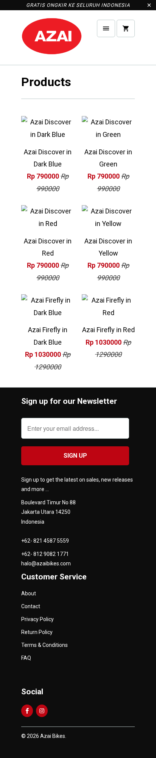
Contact (30, 606)
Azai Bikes (52, 736)
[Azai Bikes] (51, 40)
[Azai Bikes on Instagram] (42, 711)
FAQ (26, 658)
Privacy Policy (37, 619)
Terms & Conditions (44, 645)
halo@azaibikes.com (46, 563)
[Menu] (106, 28)
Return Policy (37, 632)
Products (46, 82)
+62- (26, 541)
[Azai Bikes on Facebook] (27, 711)
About (28, 593)
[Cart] (126, 28)
